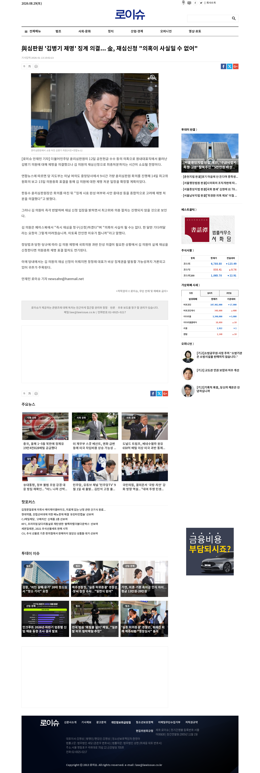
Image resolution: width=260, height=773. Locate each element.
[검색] (234, 18)
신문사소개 (70, 722)
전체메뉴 (35, 31)
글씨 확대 (29, 66)
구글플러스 (235, 66)
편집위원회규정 (144, 731)
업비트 (209, 293)
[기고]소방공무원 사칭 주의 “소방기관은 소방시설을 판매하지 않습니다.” (219, 355)
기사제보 (86, 722)
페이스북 (223, 66)
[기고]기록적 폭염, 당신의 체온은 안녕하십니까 (218, 389)
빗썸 (191, 293)
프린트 (36, 66)
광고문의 (101, 722)
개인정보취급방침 (121, 722)
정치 (111, 31)
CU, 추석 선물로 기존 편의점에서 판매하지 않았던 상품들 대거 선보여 (60, 533)
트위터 (229, 66)
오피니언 (166, 31)
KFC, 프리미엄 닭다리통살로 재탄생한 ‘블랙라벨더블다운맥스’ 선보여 (60, 524)
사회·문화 (84, 31)
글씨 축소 (24, 66)
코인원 (228, 293)
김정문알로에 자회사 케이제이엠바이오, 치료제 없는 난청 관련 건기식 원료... (64, 509)
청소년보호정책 (144, 722)
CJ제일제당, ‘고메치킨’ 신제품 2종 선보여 (45, 519)
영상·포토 (195, 31)
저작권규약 (191, 722)
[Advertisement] (59, 354)
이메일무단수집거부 (169, 722)
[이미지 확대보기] (153, 77)
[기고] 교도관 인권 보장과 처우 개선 (218, 370)
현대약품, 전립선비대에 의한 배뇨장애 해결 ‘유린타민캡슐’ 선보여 (58, 514)
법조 (58, 31)
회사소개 (210, 2)
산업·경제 (137, 31)
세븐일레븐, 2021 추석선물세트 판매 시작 (45, 528)
